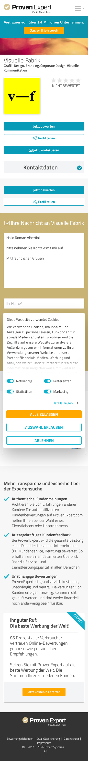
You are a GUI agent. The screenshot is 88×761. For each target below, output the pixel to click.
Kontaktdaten (40, 167)
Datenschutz (71, 739)
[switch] (47, 381)
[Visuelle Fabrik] (22, 96)
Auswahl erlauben (44, 427)
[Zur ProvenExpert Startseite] (28, 9)
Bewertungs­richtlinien (20, 739)
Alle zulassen (44, 414)
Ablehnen (44, 440)
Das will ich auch (44, 30)
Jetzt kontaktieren (46, 150)
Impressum (44, 743)
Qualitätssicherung (48, 739)
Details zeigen (63, 403)
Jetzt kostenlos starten (44, 692)
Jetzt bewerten (44, 126)
